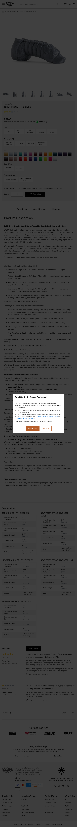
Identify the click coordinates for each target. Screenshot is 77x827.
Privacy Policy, (53, 416)
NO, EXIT (46, 428)
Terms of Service (42, 416)
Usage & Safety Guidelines (25, 418)
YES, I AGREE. (32, 428)
